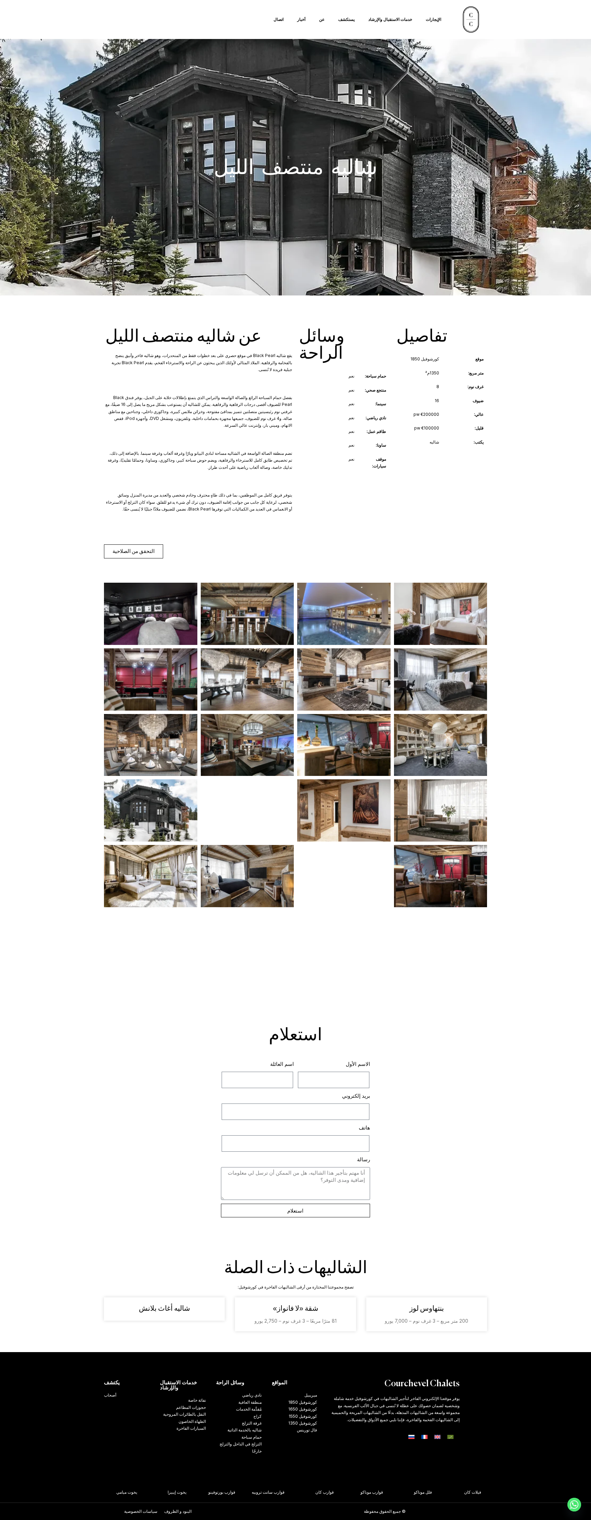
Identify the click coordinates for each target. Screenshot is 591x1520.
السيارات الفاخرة (191, 1428)
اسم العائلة (282, 1064)
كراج (257, 1416)
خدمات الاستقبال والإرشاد (390, 19)
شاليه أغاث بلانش (164, 1308)
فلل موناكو (437, 1492)
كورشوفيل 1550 (303, 1416)
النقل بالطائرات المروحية (184, 1414)
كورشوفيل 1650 (302, 1409)
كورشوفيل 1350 (302, 1423)
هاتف (364, 1127)
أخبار (301, 19)
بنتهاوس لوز (426, 1308)
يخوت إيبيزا (191, 1492)
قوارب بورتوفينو (236, 1492)
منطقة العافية (250, 1402)
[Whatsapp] (574, 1504)
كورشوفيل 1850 (302, 1402)
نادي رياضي (252, 1395)
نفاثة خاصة (197, 1400)
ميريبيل (310, 1395)
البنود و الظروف (178, 1511)
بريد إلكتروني (356, 1096)
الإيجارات (433, 19)
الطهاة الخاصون (192, 1421)
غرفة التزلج (252, 1423)
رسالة (363, 1159)
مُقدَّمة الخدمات (249, 1409)
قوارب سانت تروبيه (282, 1492)
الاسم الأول (358, 1064)
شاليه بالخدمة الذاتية (244, 1429)
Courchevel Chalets (422, 1384)
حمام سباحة (251, 1437)
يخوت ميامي (141, 1492)
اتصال (279, 19)
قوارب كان (339, 1492)
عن (322, 19)
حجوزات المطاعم (191, 1407)
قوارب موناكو (386, 1492)
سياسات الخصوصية (140, 1511)
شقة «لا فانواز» (295, 1308)
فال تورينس (307, 1429)
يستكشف (346, 19)
